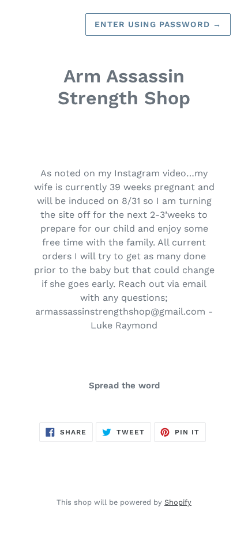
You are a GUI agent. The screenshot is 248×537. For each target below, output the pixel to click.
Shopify (177, 502)
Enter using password (158, 24)
